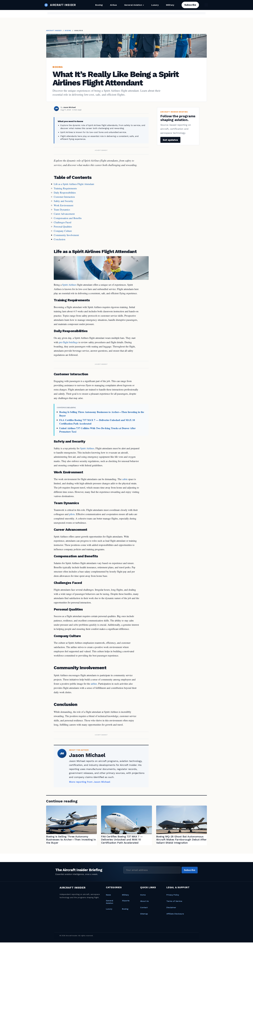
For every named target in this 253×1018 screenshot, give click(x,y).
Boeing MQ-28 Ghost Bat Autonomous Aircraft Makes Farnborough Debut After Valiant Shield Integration (181, 839)
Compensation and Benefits (68, 218)
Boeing (99, 5)
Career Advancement (64, 213)
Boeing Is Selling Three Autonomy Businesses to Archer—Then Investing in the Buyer (101, 413)
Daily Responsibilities (65, 192)
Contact (144, 907)
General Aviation (133, 5)
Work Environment (63, 205)
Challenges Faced (62, 222)
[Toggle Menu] (206, 5)
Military (170, 5)
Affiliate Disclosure (175, 914)
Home (143, 895)
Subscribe (190, 4)
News (108, 895)
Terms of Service (174, 901)
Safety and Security (63, 201)
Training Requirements (65, 188)
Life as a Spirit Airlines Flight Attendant (74, 184)
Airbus (113, 5)
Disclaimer (171, 907)
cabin (125, 479)
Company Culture (63, 230)
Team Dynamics (62, 209)
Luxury (155, 5)
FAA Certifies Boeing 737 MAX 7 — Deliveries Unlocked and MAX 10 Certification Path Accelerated (97, 421)
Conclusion (59, 239)
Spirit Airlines (69, 284)
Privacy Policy (172, 895)
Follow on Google (213, 1013)
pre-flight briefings (68, 342)
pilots (72, 514)
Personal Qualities (63, 226)
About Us (144, 901)
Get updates (170, 139)
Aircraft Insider (54, 30)
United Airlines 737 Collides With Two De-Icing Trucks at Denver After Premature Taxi (97, 429)
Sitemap (144, 914)
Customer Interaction (64, 196)
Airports (125, 901)
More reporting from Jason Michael (89, 781)
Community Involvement (66, 235)
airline (94, 683)
